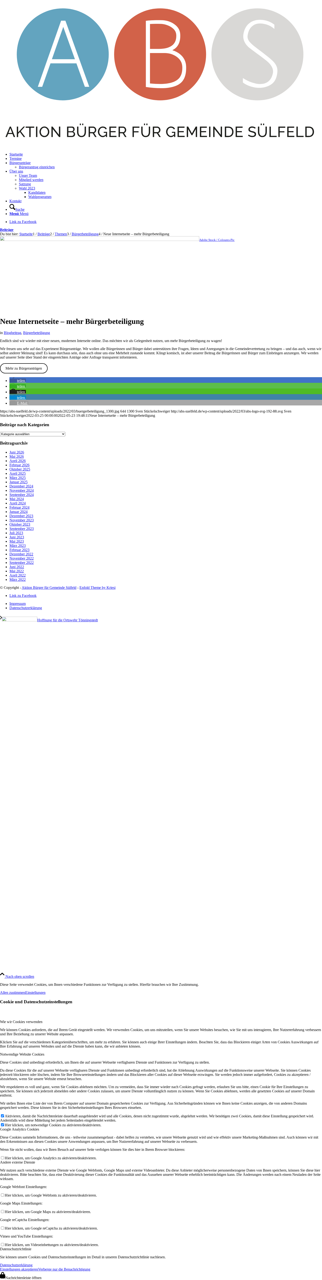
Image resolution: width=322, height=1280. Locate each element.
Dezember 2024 (21, 486)
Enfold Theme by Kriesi (97, 588)
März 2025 (17, 478)
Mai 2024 (16, 499)
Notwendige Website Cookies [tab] (22, 1054)
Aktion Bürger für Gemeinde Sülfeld (49, 588)
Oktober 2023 (19, 524)
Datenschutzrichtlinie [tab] (15, 1249)
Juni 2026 (16, 452)
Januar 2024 (18, 512)
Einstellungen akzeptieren (19, 1269)
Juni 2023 (16, 537)
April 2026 (17, 461)
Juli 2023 (16, 533)
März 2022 (17, 580)
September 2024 (21, 495)
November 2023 (21, 520)
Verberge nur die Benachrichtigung (64, 1269)
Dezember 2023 (21, 516)
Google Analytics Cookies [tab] (19, 1129)
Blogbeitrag (12, 333)
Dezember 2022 (21, 554)
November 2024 (21, 490)
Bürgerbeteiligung (36, 333)
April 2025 (17, 473)
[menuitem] (165, 154)
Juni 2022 (16, 567)
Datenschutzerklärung (16, 1265)
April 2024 (17, 503)
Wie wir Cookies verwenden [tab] (21, 1022)
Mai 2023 (16, 541)
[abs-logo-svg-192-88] (161, 146)
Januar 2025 (18, 482)
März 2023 (17, 546)
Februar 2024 (19, 507)
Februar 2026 (19, 465)
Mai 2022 (16, 571)
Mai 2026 (16, 456)
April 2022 (17, 575)
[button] (17, 381)
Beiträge (6, 230)
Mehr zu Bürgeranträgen (23, 368)
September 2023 (21, 529)
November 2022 (21, 558)
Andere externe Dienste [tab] (17, 1162)
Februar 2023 (19, 550)
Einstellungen (35, 993)
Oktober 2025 (19, 469)
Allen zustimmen (12, 993)
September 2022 (21, 563)
